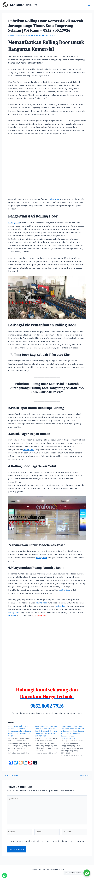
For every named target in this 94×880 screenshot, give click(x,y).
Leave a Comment (17, 35)
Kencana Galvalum (23, 5)
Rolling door (14, 223)
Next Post (85, 775)
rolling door (54, 199)
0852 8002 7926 (47, 705)
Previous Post (10, 775)
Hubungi (12, 616)
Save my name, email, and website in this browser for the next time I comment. (48, 841)
